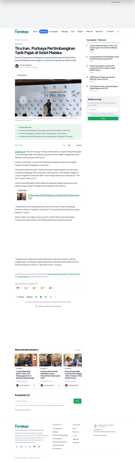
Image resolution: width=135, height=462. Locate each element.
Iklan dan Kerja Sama (60, 442)
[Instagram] (21, 446)
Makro (20, 368)
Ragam (80, 31)
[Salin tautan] (55, 297)
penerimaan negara (60, 274)
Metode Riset (57, 438)
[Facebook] (17, 446)
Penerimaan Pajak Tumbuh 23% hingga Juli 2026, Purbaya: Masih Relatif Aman (75, 374)
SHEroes (89, 31)
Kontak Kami (57, 448)
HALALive (99, 31)
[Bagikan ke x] (41, 297)
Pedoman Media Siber (60, 435)
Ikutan (103, 118)
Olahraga (64, 31)
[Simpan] (34, 385)
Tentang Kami (57, 428)
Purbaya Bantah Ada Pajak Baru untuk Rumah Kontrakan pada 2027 (50, 374)
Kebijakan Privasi (58, 445)
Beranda (18, 40)
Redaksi (55, 432)
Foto (73, 31)
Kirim (77, 401)
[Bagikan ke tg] (51, 297)
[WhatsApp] (30, 446)
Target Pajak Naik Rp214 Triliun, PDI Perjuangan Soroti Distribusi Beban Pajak (25, 374)
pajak (50, 274)
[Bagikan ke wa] (36, 297)
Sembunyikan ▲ (115, 2)
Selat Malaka (23, 277)
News (35, 31)
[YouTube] (34, 446)
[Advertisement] (67, 14)
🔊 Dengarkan (22, 75)
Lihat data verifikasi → (100, 435)
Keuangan (54, 31)
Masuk (110, 31)
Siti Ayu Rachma (26, 65)
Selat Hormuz (74, 274)
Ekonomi (43, 31)
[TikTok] (39, 446)
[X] (25, 446)
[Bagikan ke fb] (46, 297)
